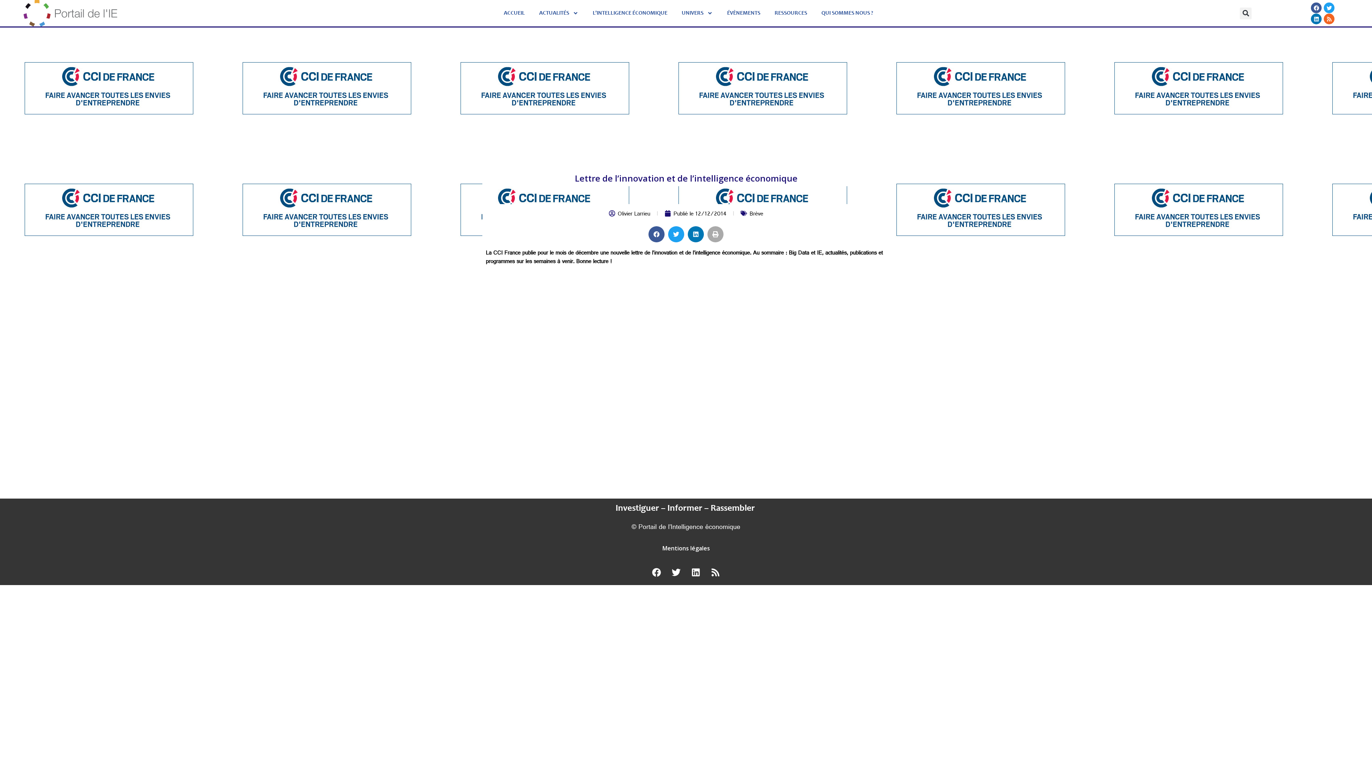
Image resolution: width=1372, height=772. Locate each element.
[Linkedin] (1316, 19)
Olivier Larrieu (634, 214)
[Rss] (1329, 19)
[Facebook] (1316, 8)
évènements (743, 13)
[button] (1246, 13)
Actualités (554, 13)
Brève (756, 214)
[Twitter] (1329, 8)
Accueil (514, 13)
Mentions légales (686, 548)
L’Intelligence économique (630, 13)
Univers (693, 13)
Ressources (791, 13)
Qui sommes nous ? (847, 13)
